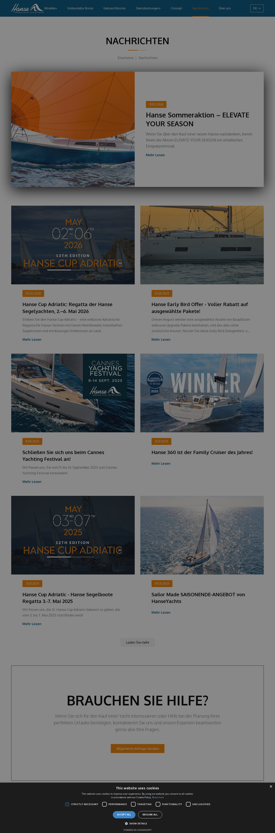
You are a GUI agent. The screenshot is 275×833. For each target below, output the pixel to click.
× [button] (270, 786)
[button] (137, 823)
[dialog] (137, 808)
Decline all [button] (150, 814)
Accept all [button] (124, 814)
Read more (158, 797)
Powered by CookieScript (138, 830)
